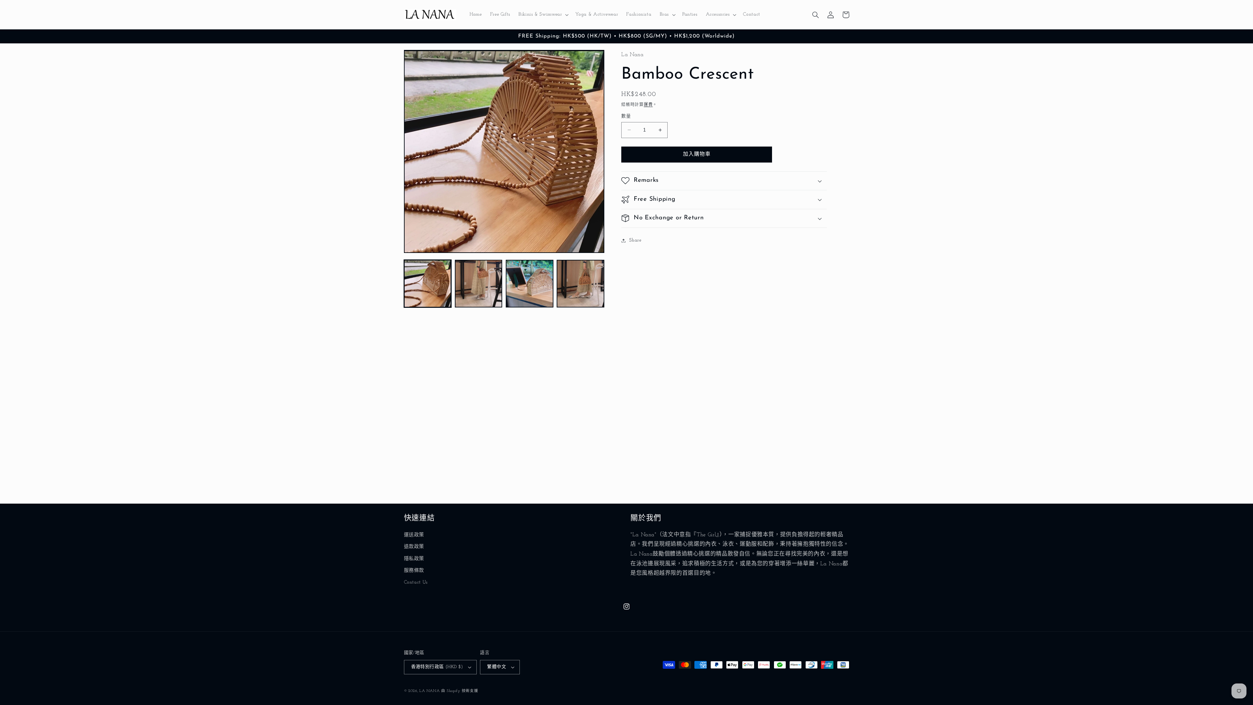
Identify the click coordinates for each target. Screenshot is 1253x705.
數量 (626, 116)
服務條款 (414, 570)
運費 (648, 105)
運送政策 (414, 535)
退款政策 (414, 546)
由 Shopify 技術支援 (459, 691)
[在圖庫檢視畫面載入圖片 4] (580, 283)
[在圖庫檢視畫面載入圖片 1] (428, 283)
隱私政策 (414, 558)
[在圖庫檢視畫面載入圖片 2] (479, 283)
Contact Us (416, 582)
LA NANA (429, 691)
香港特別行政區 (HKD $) (437, 667)
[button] (543, 15)
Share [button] (635, 240)
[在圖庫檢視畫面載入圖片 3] (529, 283)
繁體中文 (496, 667)
